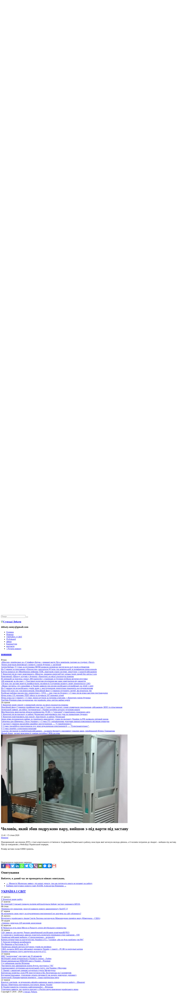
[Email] (40, 866)
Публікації (11, 639)
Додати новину (13, 649)
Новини (10, 634)
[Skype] (31, 866)
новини (6, 654)
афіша (9, 641)
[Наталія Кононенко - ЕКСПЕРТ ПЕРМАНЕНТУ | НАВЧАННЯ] (90, 81)
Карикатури (11, 644)
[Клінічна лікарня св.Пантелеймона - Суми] (90, 20)
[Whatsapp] (22, 866)
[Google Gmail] (54, 866)
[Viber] (35, 866)
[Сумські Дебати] (11, 621)
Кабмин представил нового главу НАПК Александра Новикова (36, 886)
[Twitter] (12, 866)
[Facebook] (3, 866)
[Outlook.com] (49, 866)
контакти (10, 646)
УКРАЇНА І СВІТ (14, 637)
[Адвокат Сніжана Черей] (90, 40)
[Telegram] (26, 866)
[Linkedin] (17, 866)
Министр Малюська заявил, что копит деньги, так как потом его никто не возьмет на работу (49, 883)
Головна (10, 632)
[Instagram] (8, 866)
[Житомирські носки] (90, 60)
